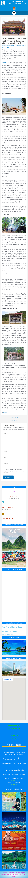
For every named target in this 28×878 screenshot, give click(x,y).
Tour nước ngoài (14, 735)
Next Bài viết (14, 420)
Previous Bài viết (14, 417)
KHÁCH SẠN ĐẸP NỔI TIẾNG (14, 658)
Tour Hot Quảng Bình (7, 634)
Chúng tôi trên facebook (14, 569)
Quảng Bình (4, 62)
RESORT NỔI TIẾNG (14, 637)
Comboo (14, 741)
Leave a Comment (6, 45)
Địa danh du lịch (22, 45)
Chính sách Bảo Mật (14, 782)
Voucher (14, 738)
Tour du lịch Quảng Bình (14, 728)
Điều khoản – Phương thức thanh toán (14, 774)
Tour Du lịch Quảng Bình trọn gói (11, 631)
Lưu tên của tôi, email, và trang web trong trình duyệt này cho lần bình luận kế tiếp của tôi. (13, 471)
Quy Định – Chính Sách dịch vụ (14, 778)
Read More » (14, 776)
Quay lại (5, 412)
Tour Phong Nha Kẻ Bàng (12, 627)
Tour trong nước (14, 732)
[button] (14, 8)
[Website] (14, 463)
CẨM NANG (15, 45)
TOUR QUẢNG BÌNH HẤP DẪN (14, 623)
